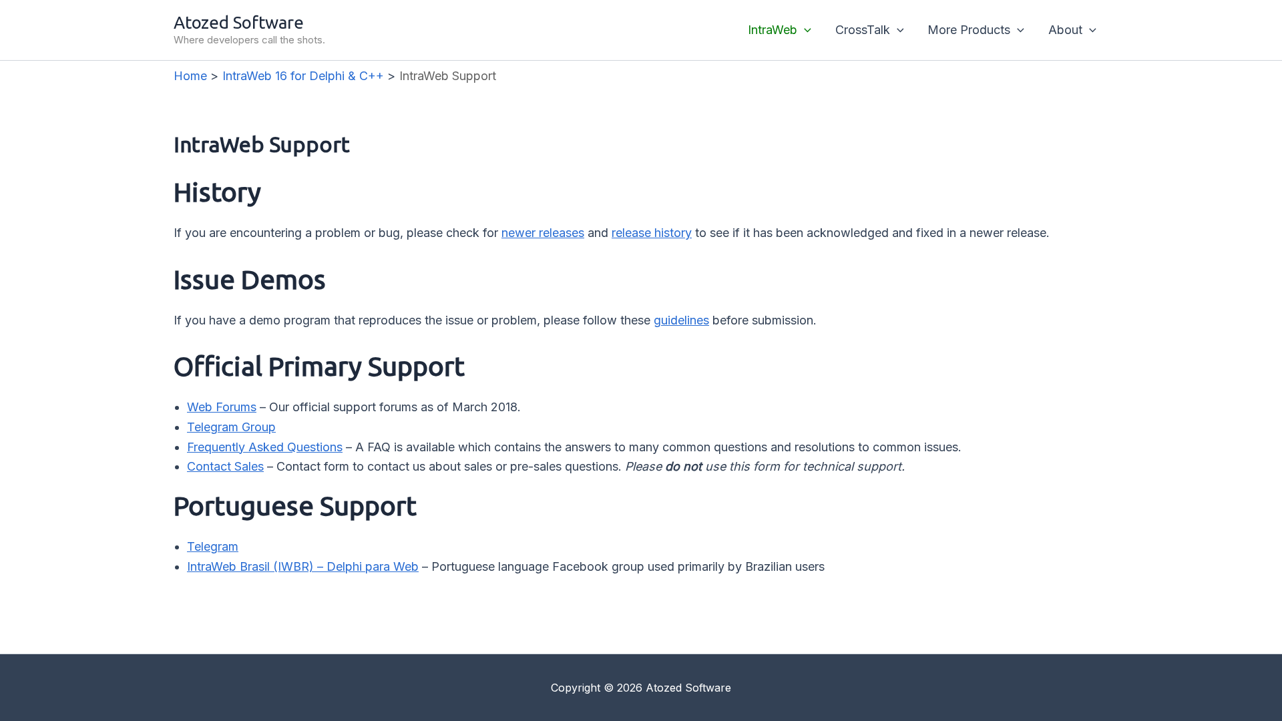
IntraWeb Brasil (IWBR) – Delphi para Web (303, 566)
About (1065, 30)
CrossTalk (862, 30)
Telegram (212, 546)
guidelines (681, 320)
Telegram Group (231, 427)
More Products (968, 30)
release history (652, 233)
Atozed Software (239, 22)
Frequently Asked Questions (265, 447)
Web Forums (221, 407)
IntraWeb (772, 30)
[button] (804, 30)
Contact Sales (225, 466)
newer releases (542, 233)
